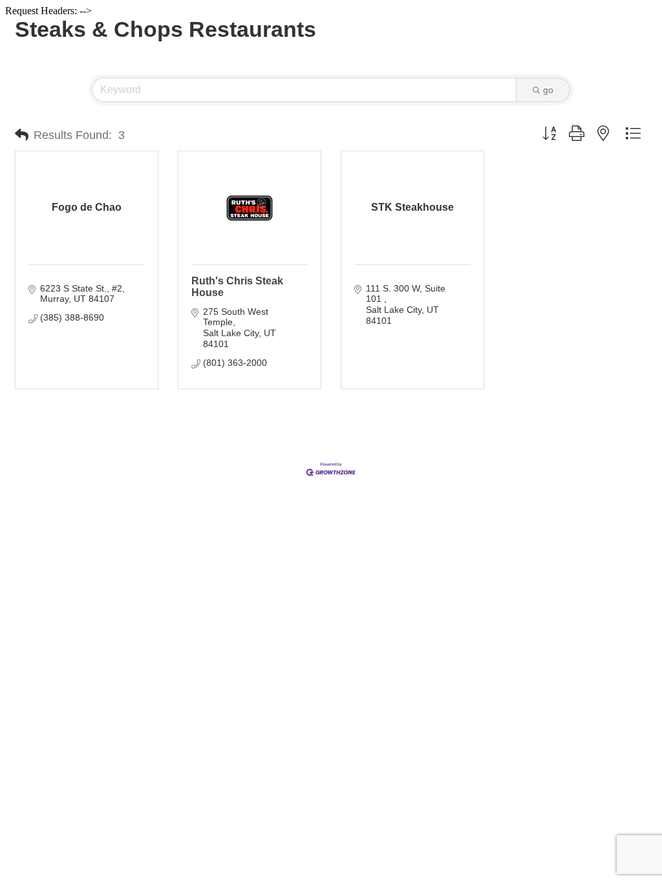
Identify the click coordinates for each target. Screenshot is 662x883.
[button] (21, 135)
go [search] (548, 90)
